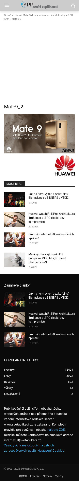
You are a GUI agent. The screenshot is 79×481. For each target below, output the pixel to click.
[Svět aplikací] (39, 5)
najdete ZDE (56, 430)
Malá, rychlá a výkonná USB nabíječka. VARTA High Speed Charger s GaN (47, 258)
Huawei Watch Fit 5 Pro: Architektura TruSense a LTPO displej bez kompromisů (52, 217)
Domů (7, 15)
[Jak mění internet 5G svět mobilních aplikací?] (14, 239)
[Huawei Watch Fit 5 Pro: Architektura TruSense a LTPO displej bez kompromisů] (14, 219)
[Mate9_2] (39, 133)
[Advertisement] (39, 62)
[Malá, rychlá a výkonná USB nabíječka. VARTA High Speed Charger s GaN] (14, 260)
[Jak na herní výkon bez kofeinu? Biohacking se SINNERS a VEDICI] (14, 199)
